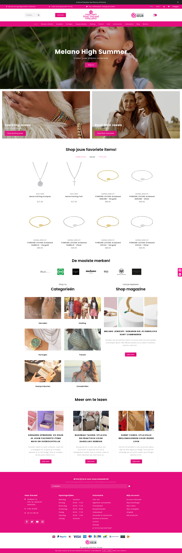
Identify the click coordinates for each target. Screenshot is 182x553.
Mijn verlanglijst (133, 509)
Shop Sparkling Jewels (15, 133)
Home (36, 24)
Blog (138, 24)
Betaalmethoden (99, 509)
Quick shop (41, 193)
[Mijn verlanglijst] (168, 6)
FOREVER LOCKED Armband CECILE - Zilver (142, 243)
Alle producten (132, 515)
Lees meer (130, 354)
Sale (108, 24)
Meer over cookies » (120, 550)
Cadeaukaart (97, 512)
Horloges (69, 24)
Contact (96, 522)
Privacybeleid (98, 506)
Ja (104, 550)
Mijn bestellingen (133, 503)
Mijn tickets (131, 506)
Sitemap (96, 525)
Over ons (96, 499)
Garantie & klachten (100, 518)
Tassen (101, 24)
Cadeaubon (129, 24)
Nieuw (92, 157)
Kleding (92, 24)
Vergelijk (130, 512)
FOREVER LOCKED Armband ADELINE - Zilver (142, 197)
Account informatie (134, 499)
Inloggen (176, 6)
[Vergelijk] (164, 6)
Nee (109, 550)
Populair (102, 157)
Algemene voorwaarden (102, 503)
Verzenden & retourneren (102, 515)
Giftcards (60, 15)
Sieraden (59, 24)
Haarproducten (81, 24)
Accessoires (117, 24)
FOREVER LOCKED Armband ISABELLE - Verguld (40, 243)
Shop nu (91, 65)
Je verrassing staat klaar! (102, 528)
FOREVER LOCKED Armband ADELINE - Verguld (108, 197)
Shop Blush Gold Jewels (105, 133)
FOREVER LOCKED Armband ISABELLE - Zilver (74, 243)
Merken (145, 24)
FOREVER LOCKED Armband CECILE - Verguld (108, 243)
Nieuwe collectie (47, 24)
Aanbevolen (81, 157)
